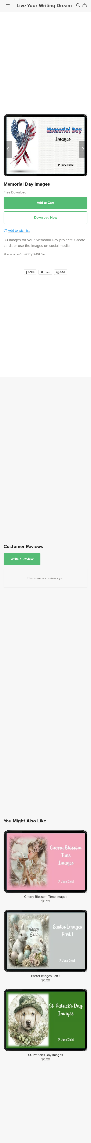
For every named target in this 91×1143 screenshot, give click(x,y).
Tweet (47, 272)
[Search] (78, 5)
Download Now (45, 217)
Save (62, 272)
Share (31, 272)
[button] (8, 149)
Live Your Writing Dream (44, 6)
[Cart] (86, 5)
